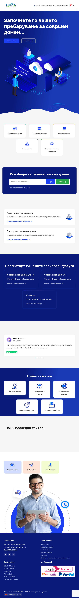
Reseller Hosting (46, 552)
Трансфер (62, 182)
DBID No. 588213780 (11, 579)
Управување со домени (64, 392)
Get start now (11, 41)
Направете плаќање (52, 410)
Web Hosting (45, 544)
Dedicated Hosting (47, 547)
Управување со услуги (39, 392)
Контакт (44, 555)
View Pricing (28, 41)
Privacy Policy (8, 574)
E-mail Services (9, 569)
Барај (50, 182)
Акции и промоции (15, 134)
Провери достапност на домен (18, 221)
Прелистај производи (15, 283)
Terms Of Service (10, 577)
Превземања (27, 149)
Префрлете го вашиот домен (17, 239)
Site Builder (8, 571)
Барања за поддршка (27, 410)
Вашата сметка (15, 391)
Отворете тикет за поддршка (52, 150)
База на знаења (64, 134)
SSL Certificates (9, 566)
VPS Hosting (45, 550)
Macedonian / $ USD (14, 595)
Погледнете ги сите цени (18, 188)
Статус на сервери (40, 134)
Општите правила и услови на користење (55, 558)
